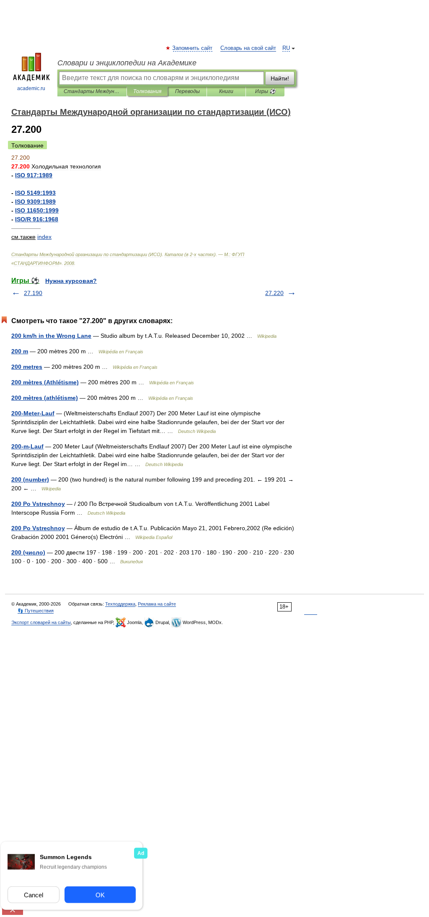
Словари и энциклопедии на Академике (126, 63)
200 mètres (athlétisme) (44, 397)
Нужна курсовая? (71, 280)
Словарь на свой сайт (248, 48)
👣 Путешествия (36, 610)
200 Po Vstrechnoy (38, 503)
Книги (226, 91)
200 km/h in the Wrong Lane (51, 335)
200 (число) (28, 552)
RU (286, 48)
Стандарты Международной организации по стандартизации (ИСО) (92, 91)
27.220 (274, 293)
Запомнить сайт (192, 48)
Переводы (187, 91)
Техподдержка (120, 603)
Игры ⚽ (265, 91)
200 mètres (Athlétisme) (45, 382)
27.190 (33, 293)
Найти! (280, 78)
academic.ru (31, 88)
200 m (19, 351)
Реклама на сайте (157, 603)
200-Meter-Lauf (32, 413)
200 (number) (30, 479)
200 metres (26, 366)
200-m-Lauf (27, 446)
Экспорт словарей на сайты (41, 622)
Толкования (147, 91)
